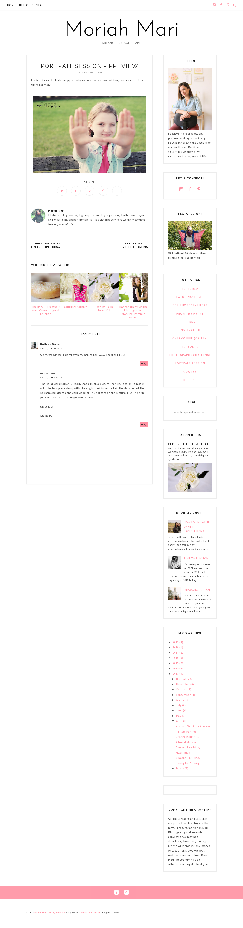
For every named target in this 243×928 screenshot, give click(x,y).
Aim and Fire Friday (188, 747)
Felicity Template (56, 912)
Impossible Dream (197, 589)
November (183, 684)
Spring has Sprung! (188, 763)
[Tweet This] (62, 191)
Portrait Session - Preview (193, 726)
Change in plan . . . (187, 736)
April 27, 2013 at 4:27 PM (52, 377)
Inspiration (190, 330)
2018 (176, 647)
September (183, 694)
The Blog (190, 380)
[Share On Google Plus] (89, 191)
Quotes (189, 372)
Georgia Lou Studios (89, 912)
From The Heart (190, 314)
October (181, 689)
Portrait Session (190, 363)
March (180, 768)
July (179, 705)
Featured (190, 289)
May (179, 715)
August (181, 700)
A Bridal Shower (186, 742)
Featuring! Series (190, 297)
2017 (176, 652)
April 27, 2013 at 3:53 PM (52, 348)
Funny (190, 322)
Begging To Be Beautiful (188, 444)
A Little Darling (186, 731)
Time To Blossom (196, 558)
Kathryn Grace (50, 344)
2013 (176, 673)
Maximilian (183, 752)
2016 (176, 658)
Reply (144, 363)
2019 (176, 642)
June (179, 710)
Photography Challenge (190, 355)
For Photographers (190, 305)
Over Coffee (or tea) (190, 338)
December (183, 679)
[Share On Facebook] (76, 191)
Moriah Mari (121, 30)
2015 (176, 663)
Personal (190, 347)
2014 (176, 668)
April (179, 721)
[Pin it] (103, 191)
